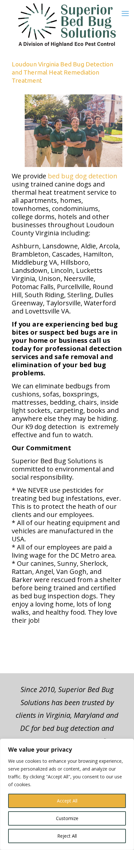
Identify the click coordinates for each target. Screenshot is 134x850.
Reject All (67, 836)
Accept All (67, 801)
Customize (67, 818)
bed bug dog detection (82, 176)
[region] (67, 794)
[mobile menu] (125, 13)
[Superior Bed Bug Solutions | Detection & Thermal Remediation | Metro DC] (67, 25)
